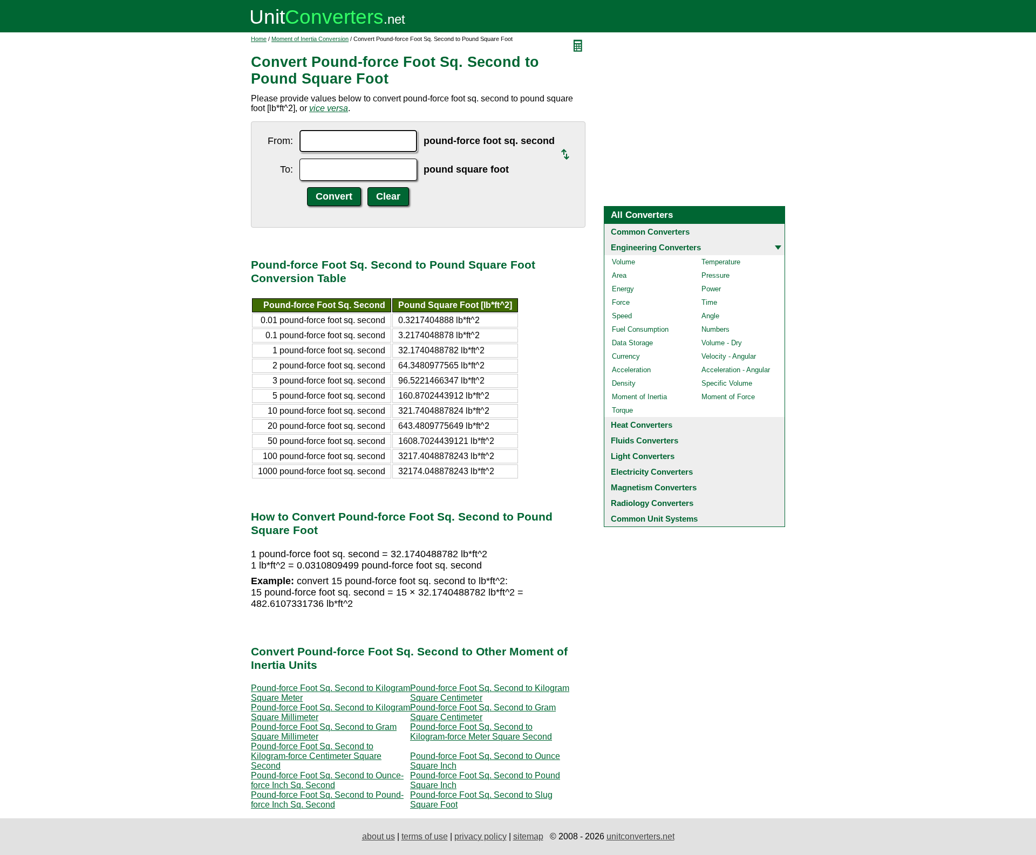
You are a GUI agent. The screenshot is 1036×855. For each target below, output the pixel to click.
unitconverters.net (640, 836)
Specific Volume (726, 383)
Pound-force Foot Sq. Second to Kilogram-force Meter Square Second (481, 731)
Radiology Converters (652, 503)
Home (259, 39)
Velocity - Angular (728, 356)
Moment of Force (728, 397)
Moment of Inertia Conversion (310, 39)
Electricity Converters (652, 471)
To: (286, 169)
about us (378, 836)
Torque (622, 410)
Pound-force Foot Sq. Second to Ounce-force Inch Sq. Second (327, 780)
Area (619, 275)
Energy (623, 289)
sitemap (528, 836)
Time (709, 302)
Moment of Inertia (639, 397)
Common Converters (650, 231)
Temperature (720, 262)
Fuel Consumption (640, 329)
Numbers (715, 329)
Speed (622, 316)
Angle (710, 316)
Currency (626, 356)
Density (624, 383)
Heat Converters (641, 424)
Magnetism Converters (654, 487)
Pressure (715, 275)
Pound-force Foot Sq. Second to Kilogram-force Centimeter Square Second (316, 756)
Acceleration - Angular (735, 370)
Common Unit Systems (654, 518)
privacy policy (480, 836)
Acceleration (631, 370)
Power (711, 289)
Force (621, 302)
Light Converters (642, 456)
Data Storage (632, 343)
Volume (623, 262)
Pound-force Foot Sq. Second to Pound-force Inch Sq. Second (327, 799)
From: (280, 140)
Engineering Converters (656, 247)
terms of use (424, 836)
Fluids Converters (644, 440)
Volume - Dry (721, 343)
